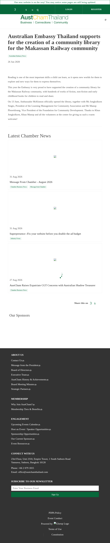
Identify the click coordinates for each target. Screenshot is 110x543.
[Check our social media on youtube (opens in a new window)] (33, 9)
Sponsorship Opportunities (24, 434)
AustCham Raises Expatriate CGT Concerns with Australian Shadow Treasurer (52, 285)
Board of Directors (20, 370)
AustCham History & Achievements (28, 379)
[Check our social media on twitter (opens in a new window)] (22, 9)
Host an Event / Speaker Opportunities (30, 429)
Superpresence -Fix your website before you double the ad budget (45, 233)
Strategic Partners (19, 389)
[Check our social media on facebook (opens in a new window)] (16, 9)
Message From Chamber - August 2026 (31, 181)
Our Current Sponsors (21, 438)
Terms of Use (55, 529)
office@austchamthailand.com (33, 472)
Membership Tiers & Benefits (25, 409)
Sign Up (55, 494)
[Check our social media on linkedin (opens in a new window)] (27, 9)
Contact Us (16, 360)
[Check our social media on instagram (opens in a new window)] (39, 9)
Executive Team (19, 374)
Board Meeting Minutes (22, 384)
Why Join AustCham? (21, 404)
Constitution (57, 534)
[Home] (44, 19)
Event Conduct (55, 518)
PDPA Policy (55, 512)
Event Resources (19, 443)
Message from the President (24, 365)
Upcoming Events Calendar (24, 424)
